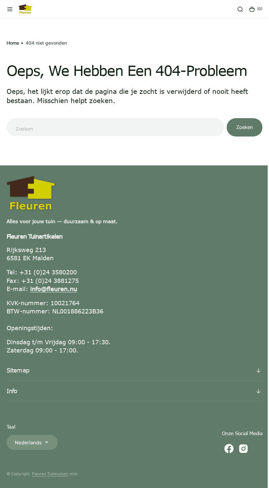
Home (13, 43)
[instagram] (238, 448)
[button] (10, 9)
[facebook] (224, 448)
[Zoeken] (235, 9)
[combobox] (113, 127)
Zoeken (240, 127)
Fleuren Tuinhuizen (50, 473)
